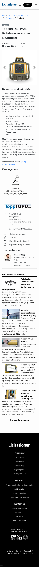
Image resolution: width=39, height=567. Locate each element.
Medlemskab (19, 462)
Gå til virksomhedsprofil (19, 241)
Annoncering (19, 466)
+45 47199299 (14, 238)
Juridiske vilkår (19, 489)
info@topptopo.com (17, 234)
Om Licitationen (19, 521)
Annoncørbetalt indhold (20, 497)
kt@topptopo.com (22, 265)
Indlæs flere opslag (19, 420)
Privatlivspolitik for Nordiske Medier (19, 485)
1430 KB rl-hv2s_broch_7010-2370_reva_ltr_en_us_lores (15, 191)
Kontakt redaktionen (19, 508)
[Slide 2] (19, 80)
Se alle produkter (19, 474)
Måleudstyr (9, 18)
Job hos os (19, 516)
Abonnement (19, 458)
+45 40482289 (20, 263)
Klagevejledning (19, 493)
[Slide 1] (15, 80)
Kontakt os (19, 512)
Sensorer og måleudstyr (18, 15)
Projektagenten (19, 470)
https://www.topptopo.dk (19, 245)
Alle (3, 15)
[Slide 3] (23, 80)
